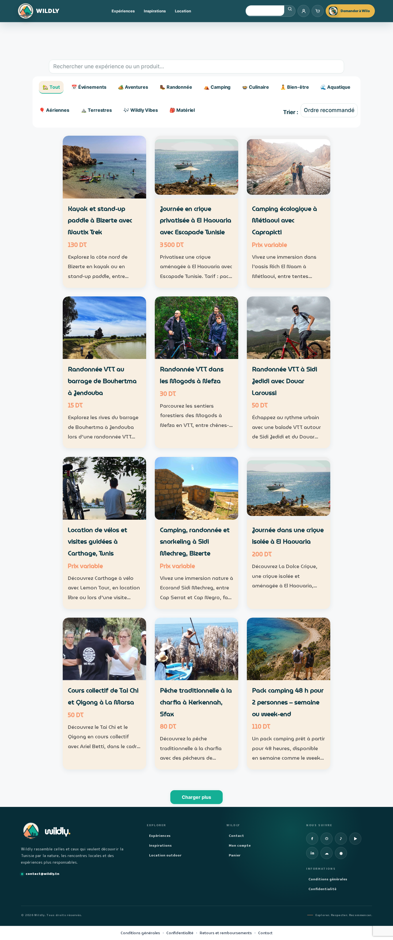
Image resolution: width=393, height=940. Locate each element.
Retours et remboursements (226, 933)
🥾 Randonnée (176, 87)
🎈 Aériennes (54, 110)
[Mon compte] (303, 11)
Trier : (290, 112)
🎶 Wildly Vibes (140, 110)
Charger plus (196, 797)
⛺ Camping (217, 87)
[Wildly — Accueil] (39, 10)
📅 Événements (88, 87)
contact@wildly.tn (42, 873)
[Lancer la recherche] (289, 9)
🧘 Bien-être (294, 87)
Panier (235, 855)
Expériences (123, 11)
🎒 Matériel (182, 110)
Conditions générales (327, 879)
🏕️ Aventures (133, 87)
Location (183, 11)
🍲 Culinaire (255, 87)
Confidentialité (322, 888)
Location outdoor (165, 855)
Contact (236, 835)
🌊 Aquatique (335, 87)
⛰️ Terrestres (96, 110)
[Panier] (318, 11)
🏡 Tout (51, 87)
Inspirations (155, 11)
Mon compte (240, 845)
